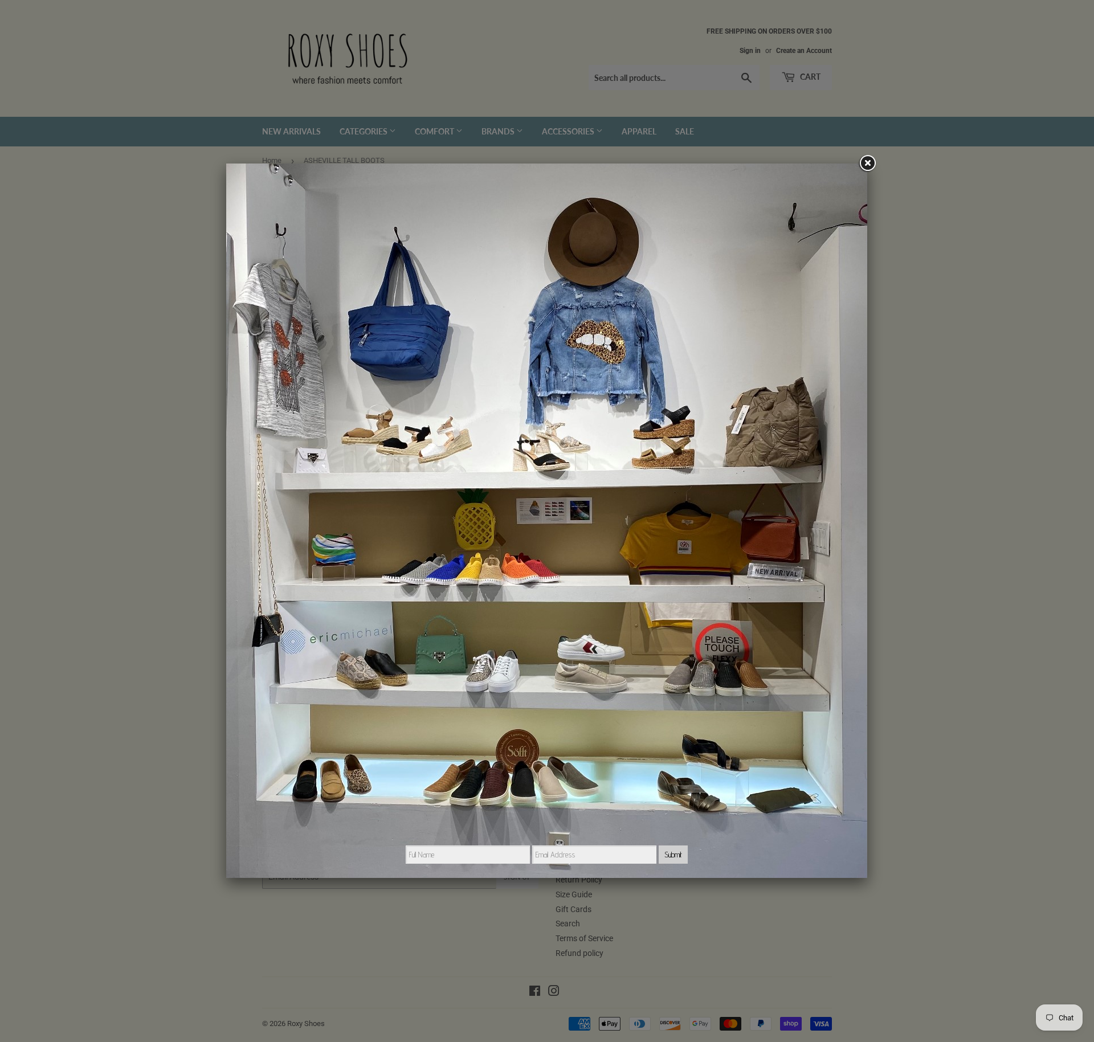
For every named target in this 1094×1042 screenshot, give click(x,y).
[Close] (867, 163)
